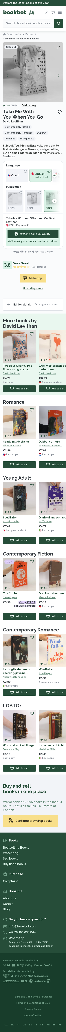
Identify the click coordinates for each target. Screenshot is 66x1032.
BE (54, 1024)
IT (36, 1024)
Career (8, 904)
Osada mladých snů (16, 441)
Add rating (29, 105)
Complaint (10, 881)
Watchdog (11, 853)
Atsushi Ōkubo (11, 521)
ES (30, 1024)
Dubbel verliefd (49, 441)
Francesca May (11, 749)
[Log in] (46, 12)
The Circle (10, 593)
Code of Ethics (32, 1015)
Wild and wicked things (18, 745)
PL (60, 1024)
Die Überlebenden (51, 593)
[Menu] (59, 12)
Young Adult (17, 478)
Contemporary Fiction (28, 554)
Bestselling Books (16, 847)
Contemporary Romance (31, 630)
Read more (9, 156)
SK (12, 1024)
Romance (14, 402)
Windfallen (46, 669)
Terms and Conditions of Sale (33, 1003)
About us (9, 898)
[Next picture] (58, 75)
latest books (26, 2)
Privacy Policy (33, 1009)
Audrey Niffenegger (14, 677)
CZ (6, 1024)
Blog (6, 909)
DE (24, 1024)
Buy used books (14, 864)
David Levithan (13, 121)
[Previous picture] (7, 75)
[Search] (58, 23)
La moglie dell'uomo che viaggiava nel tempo (17, 673)
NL (42, 1024)
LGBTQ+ (12, 705)
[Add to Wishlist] (59, 112)
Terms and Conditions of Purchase (33, 997)
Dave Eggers (10, 597)
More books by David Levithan (20, 323)
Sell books (10, 858)
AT (18, 1024)
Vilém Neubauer (12, 445)
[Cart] (53, 12)
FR (48, 1024)
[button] (33, 72)
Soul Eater (10, 517)
